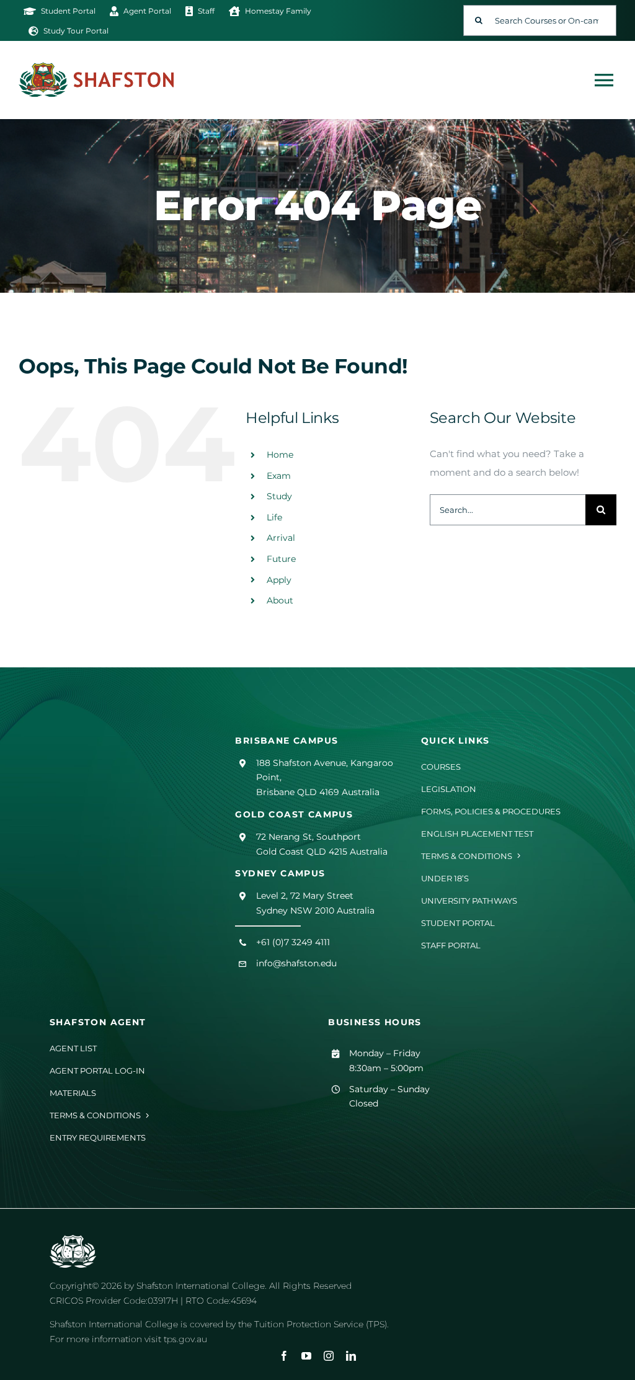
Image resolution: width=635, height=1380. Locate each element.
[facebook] (284, 1356)
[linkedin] (351, 1356)
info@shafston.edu (296, 963)
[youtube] (306, 1356)
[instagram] (329, 1356)
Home (280, 454)
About (280, 600)
